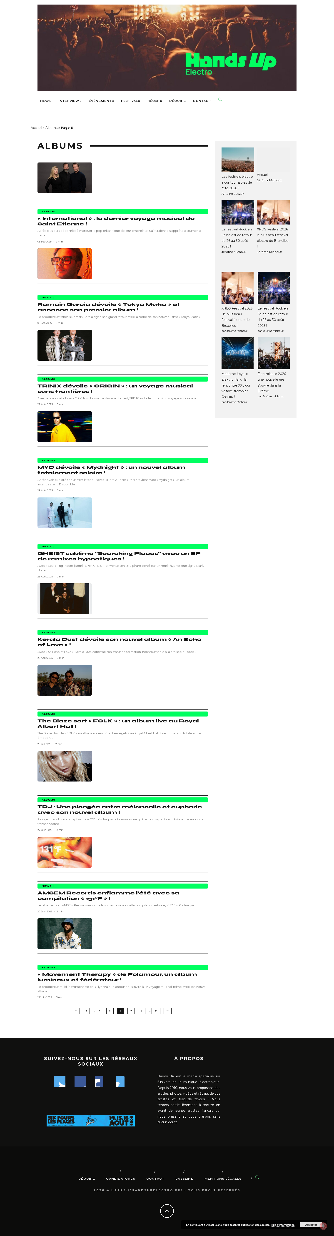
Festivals (130, 100)
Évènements (101, 100)
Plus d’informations (282, 1224)
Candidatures (120, 1178)
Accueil (36, 128)
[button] (220, 99)
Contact (202, 100)
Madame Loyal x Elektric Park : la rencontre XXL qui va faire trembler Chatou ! (236, 385)
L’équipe (177, 100)
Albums (51, 128)
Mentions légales (223, 1178)
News (46, 100)
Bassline (184, 1178)
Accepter (311, 1225)
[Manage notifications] (323, 1226)
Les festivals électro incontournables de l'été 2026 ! (237, 182)
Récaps (154, 100)
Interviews (70, 100)
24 (156, 1010)
